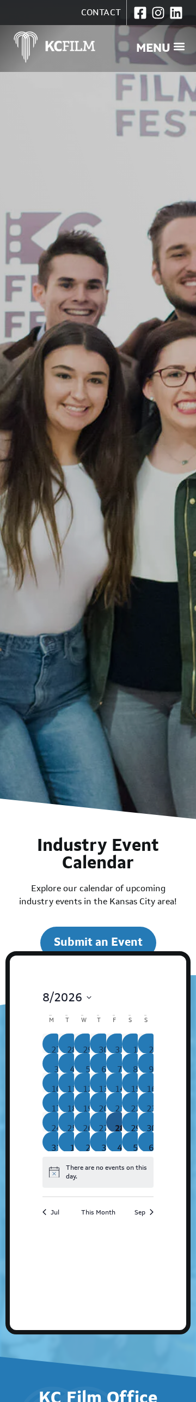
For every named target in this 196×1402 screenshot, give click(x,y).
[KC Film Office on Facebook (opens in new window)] (140, 13)
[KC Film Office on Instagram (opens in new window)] (158, 13)
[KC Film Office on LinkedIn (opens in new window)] (176, 13)
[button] (160, 46)
